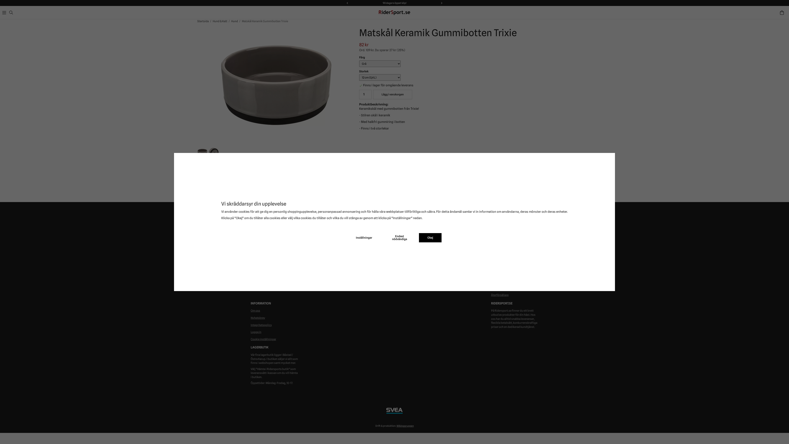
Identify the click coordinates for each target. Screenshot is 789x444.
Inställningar (364, 237)
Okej (430, 237)
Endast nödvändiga (399, 238)
